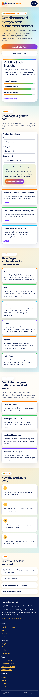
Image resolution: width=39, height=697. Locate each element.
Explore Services (19, 53)
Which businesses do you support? (15, 585)
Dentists (4, 650)
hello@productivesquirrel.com (11, 618)
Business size (8, 138)
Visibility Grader (6, 660)
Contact (4, 683)
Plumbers (4, 647)
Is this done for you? (10, 579)
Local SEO (5, 633)
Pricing (3, 680)
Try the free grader (10, 98)
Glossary (4, 686)
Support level (8, 156)
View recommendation (14, 181)
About (3, 677)
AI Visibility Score (7, 663)
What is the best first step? (12, 591)
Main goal (6, 147)
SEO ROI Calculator (8, 667)
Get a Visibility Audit (19, 47)
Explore (6, 202)
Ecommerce (5, 653)
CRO (3, 636)
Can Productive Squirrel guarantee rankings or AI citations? (19, 571)
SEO (2, 630)
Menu (34, 3)
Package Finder (6, 670)
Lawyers (4, 644)
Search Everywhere (8, 627)
